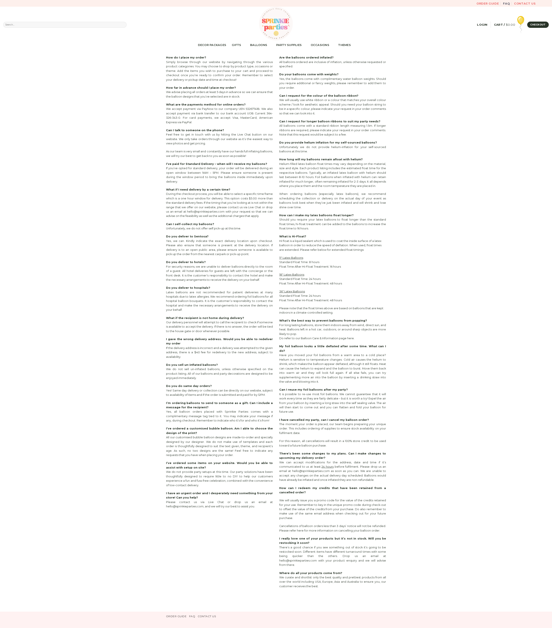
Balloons (258, 45)
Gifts (236, 45)
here (350, 338)
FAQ (506, 3)
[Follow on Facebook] (540, 3)
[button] (482, 24)
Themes (344, 45)
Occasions (320, 45)
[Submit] (123, 25)
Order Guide (488, 3)
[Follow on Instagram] (543, 3)
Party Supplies (289, 45)
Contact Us (525, 3)
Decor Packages (212, 45)
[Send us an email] (547, 3)
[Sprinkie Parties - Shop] (276, 24)
